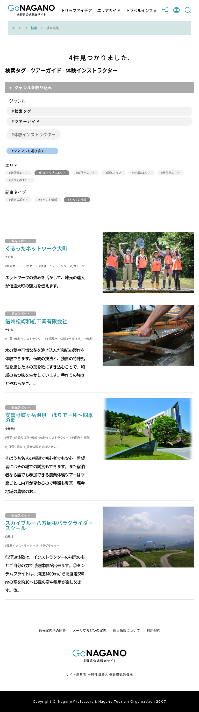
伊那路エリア (171, 173)
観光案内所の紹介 (52, 630)
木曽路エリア (142, 173)
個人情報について (126, 630)
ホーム (17, 28)
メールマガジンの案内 (89, 630)
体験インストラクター (34, 134)
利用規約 (153, 630)
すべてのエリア (21, 180)
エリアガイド (108, 10)
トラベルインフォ (141, 10)
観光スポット (19, 200)
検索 (34, 28)
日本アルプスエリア (53, 173)
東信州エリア (86, 173)
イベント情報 (48, 200)
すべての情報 (77, 200)
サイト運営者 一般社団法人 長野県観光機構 (99, 674)
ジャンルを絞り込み (33, 87)
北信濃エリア (19, 173)
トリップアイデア (76, 10)
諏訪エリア (114, 173)
